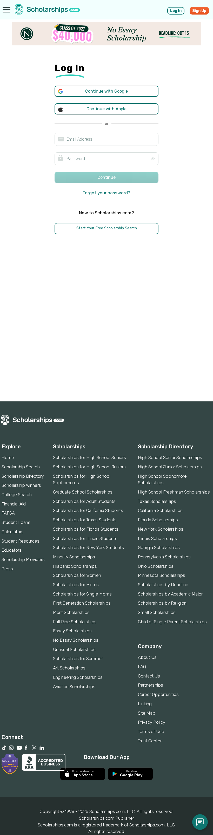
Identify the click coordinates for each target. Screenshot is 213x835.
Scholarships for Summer (78, 658)
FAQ (142, 666)
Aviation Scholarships (74, 686)
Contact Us (149, 676)
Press (7, 568)
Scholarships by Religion (162, 603)
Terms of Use (151, 731)
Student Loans (16, 522)
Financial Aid (14, 504)
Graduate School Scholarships (82, 492)
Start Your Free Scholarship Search (106, 228)
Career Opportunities (158, 694)
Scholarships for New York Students (88, 547)
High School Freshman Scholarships (174, 492)
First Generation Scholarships (82, 603)
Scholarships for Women (77, 575)
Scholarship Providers (23, 559)
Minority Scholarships (74, 556)
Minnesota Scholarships (161, 575)
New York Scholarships (160, 529)
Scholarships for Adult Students (84, 501)
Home (8, 457)
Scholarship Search (21, 466)
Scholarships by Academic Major (170, 594)
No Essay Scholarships (75, 640)
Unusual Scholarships (74, 649)
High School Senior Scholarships (170, 457)
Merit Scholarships (71, 612)
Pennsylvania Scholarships (164, 556)
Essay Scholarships (72, 630)
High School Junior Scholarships (170, 466)
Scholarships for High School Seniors (89, 457)
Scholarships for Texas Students (85, 519)
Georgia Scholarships (159, 547)
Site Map (146, 713)
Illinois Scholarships (157, 538)
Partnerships (150, 685)
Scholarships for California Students (88, 510)
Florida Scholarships (158, 519)
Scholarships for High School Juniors (89, 466)
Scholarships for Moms (76, 584)
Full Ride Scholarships (75, 621)
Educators (12, 550)
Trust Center (150, 740)
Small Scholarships (157, 612)
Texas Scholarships (157, 501)
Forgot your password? (106, 192)
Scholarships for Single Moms (82, 594)
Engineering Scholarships (78, 677)
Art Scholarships (69, 667)
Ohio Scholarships (156, 566)
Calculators (13, 531)
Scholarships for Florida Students (85, 529)
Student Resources (20, 541)
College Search (17, 494)
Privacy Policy (151, 722)
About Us (147, 657)
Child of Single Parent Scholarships (172, 621)
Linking (145, 703)
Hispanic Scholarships (75, 566)
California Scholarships (160, 510)
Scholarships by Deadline (163, 584)
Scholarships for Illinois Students (85, 538)
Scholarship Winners (21, 485)
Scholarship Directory (23, 476)
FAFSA (8, 513)
